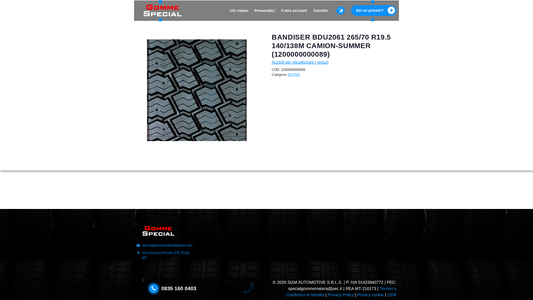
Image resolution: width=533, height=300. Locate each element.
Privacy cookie (370, 294)
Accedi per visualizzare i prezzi (300, 62)
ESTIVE (294, 74)
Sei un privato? (370, 10)
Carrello (320, 11)
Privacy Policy (341, 294)
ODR (391, 294)
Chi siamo (239, 11)
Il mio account (294, 11)
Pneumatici (264, 11)
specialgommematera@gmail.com (167, 245)
